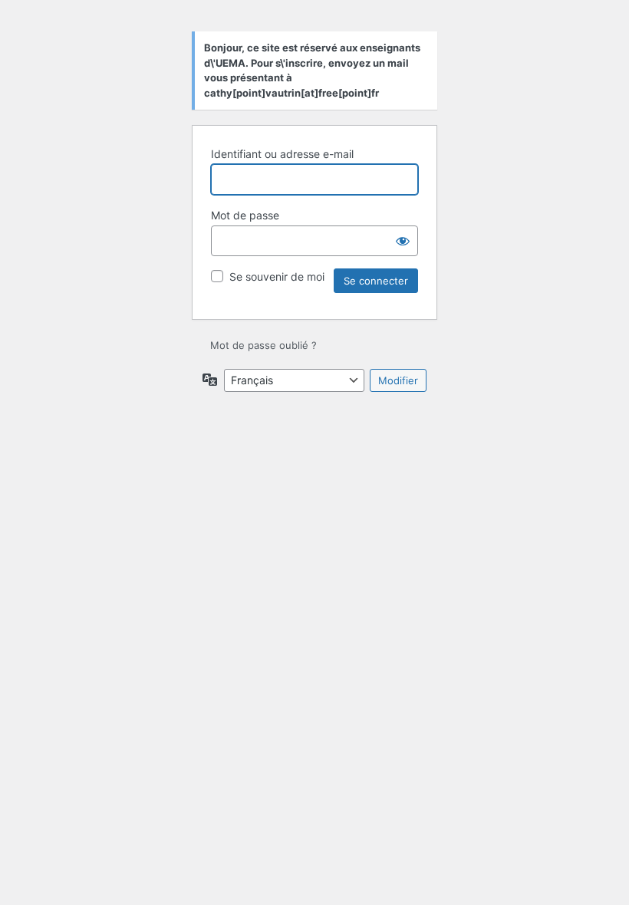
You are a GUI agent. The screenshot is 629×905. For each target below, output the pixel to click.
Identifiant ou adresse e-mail (282, 153)
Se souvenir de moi (276, 276)
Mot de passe (245, 215)
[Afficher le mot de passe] (402, 240)
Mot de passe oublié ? (263, 345)
